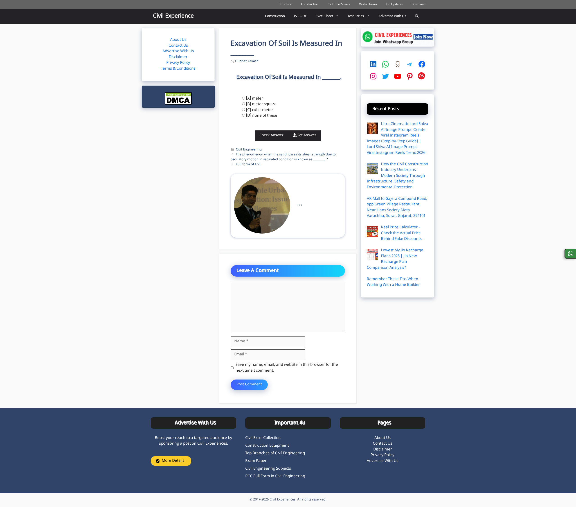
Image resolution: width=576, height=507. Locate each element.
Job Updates (394, 4)
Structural (285, 4)
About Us (178, 39)
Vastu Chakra (368, 4)
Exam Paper (256, 461)
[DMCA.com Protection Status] (178, 103)
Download (418, 4)
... (299, 203)
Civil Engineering (249, 150)
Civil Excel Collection (263, 438)
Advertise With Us (392, 16)
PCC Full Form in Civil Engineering (275, 476)
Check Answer (271, 135)
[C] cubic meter (259, 110)
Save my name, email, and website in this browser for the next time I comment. (287, 367)
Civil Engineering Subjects (268, 468)
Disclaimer (178, 57)
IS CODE (300, 16)
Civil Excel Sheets (339, 4)
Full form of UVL (249, 164)
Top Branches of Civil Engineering (275, 453)
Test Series (356, 16)
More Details (173, 460)
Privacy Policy (178, 62)
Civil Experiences (282, 500)
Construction (310, 4)
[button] (417, 16)
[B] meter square (261, 104)
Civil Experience (173, 16)
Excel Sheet (324, 16)
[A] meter (254, 98)
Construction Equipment (267, 445)
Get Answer (306, 135)
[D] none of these (261, 115)
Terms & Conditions (178, 68)
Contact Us (178, 45)
